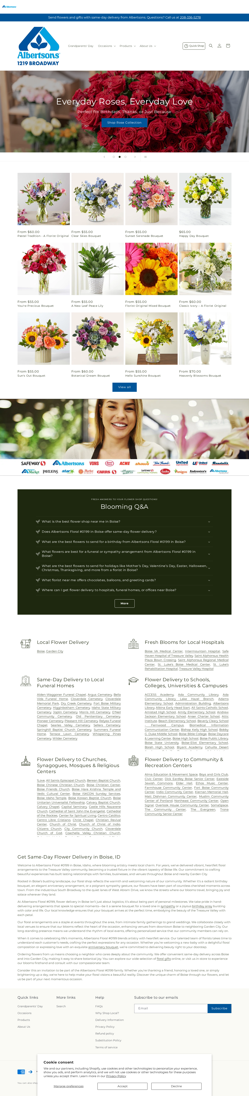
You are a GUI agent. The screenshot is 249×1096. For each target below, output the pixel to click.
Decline (176, 1086)
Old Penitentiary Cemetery (98, 716)
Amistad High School (160, 712)
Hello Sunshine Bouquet (143, 375)
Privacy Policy (116, 1076)
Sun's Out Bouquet (31, 375)
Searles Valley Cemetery (70, 725)
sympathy (168, 906)
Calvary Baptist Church (103, 802)
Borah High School (159, 747)
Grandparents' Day (30, 1006)
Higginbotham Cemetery (71, 707)
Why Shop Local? (107, 1013)
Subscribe (219, 1008)
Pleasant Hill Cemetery (81, 721)
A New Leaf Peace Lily (87, 306)
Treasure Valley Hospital (196, 669)
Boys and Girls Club (213, 774)
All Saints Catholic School (209, 707)
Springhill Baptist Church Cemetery (64, 729)
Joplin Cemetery (65, 712)
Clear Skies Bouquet (86, 236)
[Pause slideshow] (144, 157)
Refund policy (104, 1033)
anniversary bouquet (103, 947)
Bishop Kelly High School (199, 729)
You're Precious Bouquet (36, 306)
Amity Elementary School (196, 712)
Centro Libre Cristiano (54, 820)
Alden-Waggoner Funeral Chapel (61, 694)
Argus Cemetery (100, 694)
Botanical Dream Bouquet (90, 375)
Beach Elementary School (177, 721)
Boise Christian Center (103, 785)
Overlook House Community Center (182, 805)
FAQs (99, 1006)
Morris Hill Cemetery (94, 712)
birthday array (202, 906)
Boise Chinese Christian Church (61, 785)
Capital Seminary (74, 807)
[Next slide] (135, 157)
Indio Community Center (174, 792)
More (125, 603)
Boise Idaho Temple (52, 798)
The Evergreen (203, 809)
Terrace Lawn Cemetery (69, 734)
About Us (24, 1026)
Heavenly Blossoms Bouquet (200, 375)
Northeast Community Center (196, 800)
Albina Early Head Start (173, 707)
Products (24, 1020)
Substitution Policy (108, 1040)
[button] (106, 46)
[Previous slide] (104, 157)
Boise (41, 651)
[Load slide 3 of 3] (125, 157)
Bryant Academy (189, 747)
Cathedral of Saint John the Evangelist (77, 811)
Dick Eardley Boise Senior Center (190, 779)
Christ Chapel (83, 820)
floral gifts (164, 959)
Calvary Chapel (48, 807)
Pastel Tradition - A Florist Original (43, 236)
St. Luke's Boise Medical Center (184, 664)
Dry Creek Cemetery (76, 703)
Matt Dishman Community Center (171, 796)
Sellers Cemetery (107, 725)
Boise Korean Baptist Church (89, 798)
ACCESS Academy (159, 694)
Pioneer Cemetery (50, 721)
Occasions (25, 1013)
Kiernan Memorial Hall (211, 792)
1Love (41, 780)
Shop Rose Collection (124, 122)
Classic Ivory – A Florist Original (202, 306)
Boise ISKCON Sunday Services (96, 793)
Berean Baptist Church (103, 780)
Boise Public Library (214, 738)
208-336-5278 (190, 17)
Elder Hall (184, 783)
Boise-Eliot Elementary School (204, 742)
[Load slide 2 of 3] (120, 157)
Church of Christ (63, 824)
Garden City (54, 651)
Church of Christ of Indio (99, 824)
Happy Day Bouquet (194, 236)
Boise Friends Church (53, 789)
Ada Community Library (198, 694)
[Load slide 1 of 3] (114, 157)
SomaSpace (219, 805)
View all (124, 387)
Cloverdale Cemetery (87, 699)
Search (61, 1006)
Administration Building (193, 703)
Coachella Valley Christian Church (92, 833)
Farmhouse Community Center (168, 787)
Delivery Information (109, 1020)
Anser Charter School (204, 716)
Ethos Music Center (212, 783)
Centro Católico (109, 815)
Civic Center (154, 779)
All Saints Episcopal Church (66, 780)
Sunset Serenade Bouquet (144, 236)
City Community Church (83, 829)
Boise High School (185, 738)
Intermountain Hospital (202, 651)
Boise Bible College (193, 734)
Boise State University (162, 742)
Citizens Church (49, 829)
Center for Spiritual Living (77, 815)
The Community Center (165, 809)
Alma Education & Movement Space (171, 774)
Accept (122, 1086)
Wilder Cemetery (65, 738)
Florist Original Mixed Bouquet (148, 306)
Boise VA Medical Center (164, 651)
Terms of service (106, 1047)
